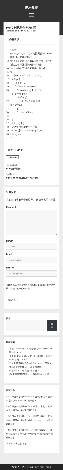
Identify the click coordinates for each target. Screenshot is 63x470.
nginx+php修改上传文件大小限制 (22, 177)
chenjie (32, 31)
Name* (9, 241)
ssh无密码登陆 (13, 168)
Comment (11, 207)
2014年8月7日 (20, 31)
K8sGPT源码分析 (28, 400)
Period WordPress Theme (22, 467)
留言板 (23, 443)
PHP (20, 150)
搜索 (8, 318)
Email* (9, 254)
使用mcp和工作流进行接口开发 (24, 370)
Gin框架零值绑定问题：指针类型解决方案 (29, 374)
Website (10, 267)
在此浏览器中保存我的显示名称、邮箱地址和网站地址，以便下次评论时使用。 (30, 287)
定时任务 (12, 157)
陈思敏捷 (31, 7)
